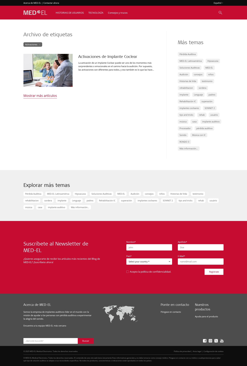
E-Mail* (181, 256)
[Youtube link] (222, 340)
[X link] (216, 340)
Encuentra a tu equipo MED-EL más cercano (44, 325)
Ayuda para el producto (206, 316)
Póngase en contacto (171, 311)
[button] (187, 54)
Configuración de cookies (214, 351)
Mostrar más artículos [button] (40, 95)
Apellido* (182, 241)
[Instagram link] (210, 340)
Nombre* (131, 241)
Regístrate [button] (214, 271)
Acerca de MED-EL (32, 2)
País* (129, 256)
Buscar (85, 340)
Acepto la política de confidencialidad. (150, 271)
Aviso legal (197, 351)
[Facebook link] (204, 340)
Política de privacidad (182, 351)
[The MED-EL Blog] (35, 12)
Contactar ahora (51, 2)
